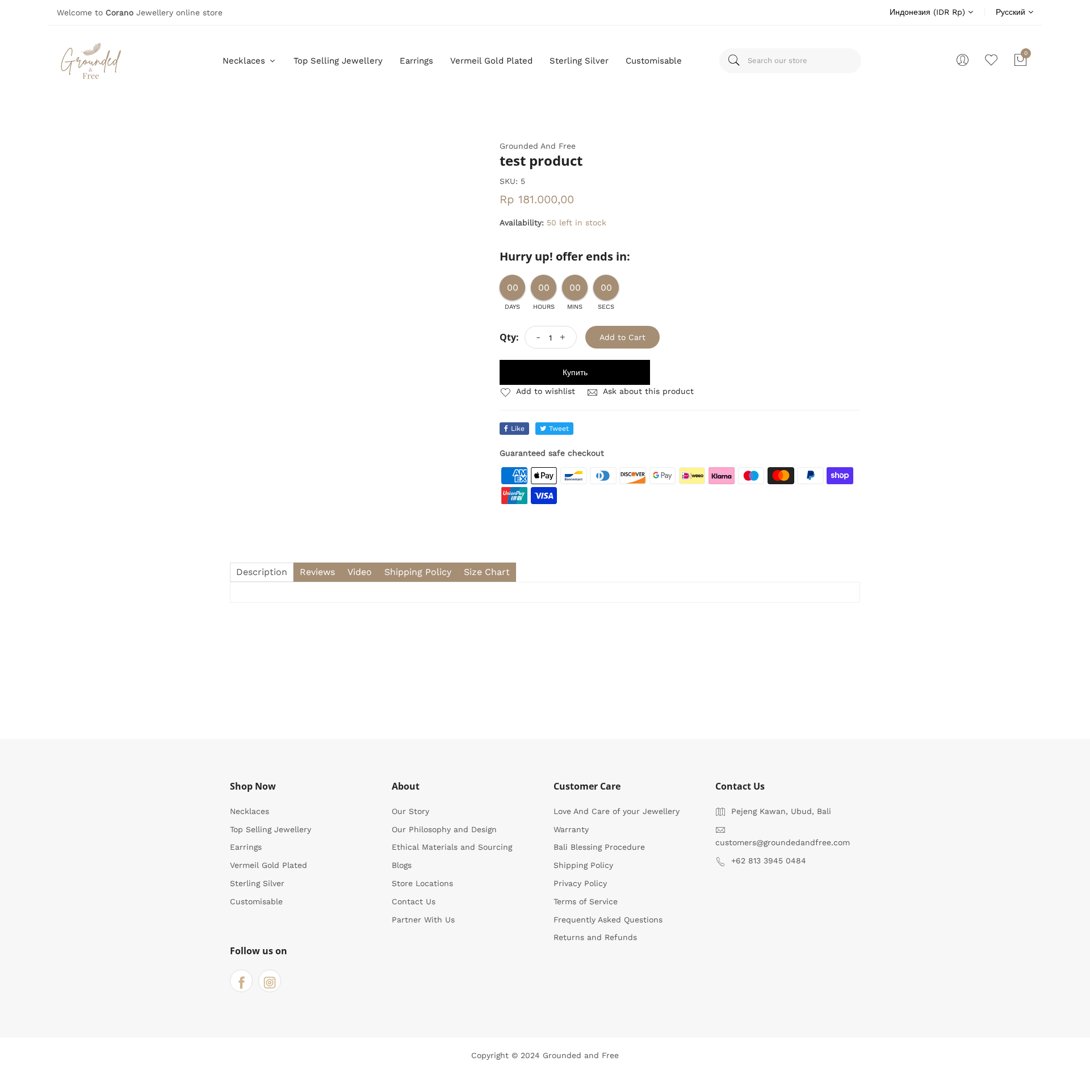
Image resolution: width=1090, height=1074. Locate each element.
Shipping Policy (583, 865)
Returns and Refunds (595, 937)
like (518, 429)
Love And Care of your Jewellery (617, 811)
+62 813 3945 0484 (768, 860)
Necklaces (245, 61)
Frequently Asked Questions (608, 919)
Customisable (654, 61)
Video (359, 572)
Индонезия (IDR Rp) (929, 11)
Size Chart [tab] (487, 572)
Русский (1012, 11)
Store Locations (422, 883)
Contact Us (413, 901)
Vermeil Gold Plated (491, 61)
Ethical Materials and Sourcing (452, 846)
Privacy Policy (580, 883)
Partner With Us (423, 919)
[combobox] (790, 60)
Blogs (402, 865)
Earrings (416, 61)
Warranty (571, 829)
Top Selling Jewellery (338, 61)
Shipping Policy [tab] (417, 572)
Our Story (410, 811)
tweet (559, 429)
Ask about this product (647, 391)
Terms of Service (586, 901)
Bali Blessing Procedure (599, 846)
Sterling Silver (579, 61)
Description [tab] (261, 572)
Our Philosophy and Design (444, 829)
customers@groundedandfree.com (782, 842)
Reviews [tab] (317, 572)
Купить (575, 372)
